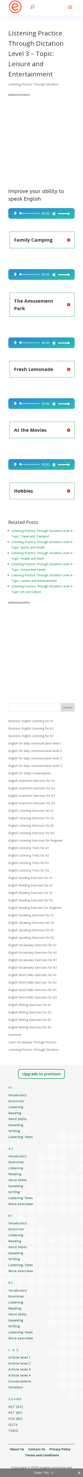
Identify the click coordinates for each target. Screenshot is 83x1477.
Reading (14, 1113)
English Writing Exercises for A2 (29, 1012)
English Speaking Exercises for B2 (31, 938)
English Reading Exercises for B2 (30, 900)
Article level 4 (19, 1375)
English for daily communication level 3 (35, 758)
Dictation (15, 1387)
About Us (17, 1449)
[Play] (15, 213)
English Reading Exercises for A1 (30, 878)
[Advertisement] (41, 139)
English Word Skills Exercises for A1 (32, 975)
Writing (14, 1131)
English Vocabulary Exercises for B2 (32, 967)
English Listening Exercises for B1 (31, 825)
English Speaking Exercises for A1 (31, 915)
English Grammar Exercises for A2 (31, 788)
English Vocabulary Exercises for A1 (32, 945)
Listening (15, 1107)
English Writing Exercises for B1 (30, 1020)
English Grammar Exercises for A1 (31, 781)
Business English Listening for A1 (31, 721)
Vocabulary (17, 1095)
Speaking (15, 1125)
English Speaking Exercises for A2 (31, 923)
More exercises (20, 1204)
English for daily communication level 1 (35, 743)
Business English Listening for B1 (31, 736)
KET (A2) (15, 1407)
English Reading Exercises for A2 (30, 885)
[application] (40, 213)
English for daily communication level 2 (35, 751)
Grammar (14, 1035)
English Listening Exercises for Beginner (35, 840)
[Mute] (54, 214)
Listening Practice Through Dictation (33, 84)
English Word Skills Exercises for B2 (32, 997)
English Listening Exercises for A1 (31, 811)
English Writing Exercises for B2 (30, 1027)
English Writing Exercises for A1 (29, 1005)
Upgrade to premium (41, 1073)
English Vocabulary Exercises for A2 (32, 952)
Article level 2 (19, 1363)
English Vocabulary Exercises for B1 (32, 960)
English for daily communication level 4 (35, 766)
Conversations (19, 1381)
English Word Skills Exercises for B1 (32, 990)
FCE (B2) (15, 1419)
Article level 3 (19, 1369)
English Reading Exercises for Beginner (35, 908)
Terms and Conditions (42, 1455)
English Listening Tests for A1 (28, 848)
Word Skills (17, 1119)
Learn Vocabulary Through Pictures (32, 1042)
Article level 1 (19, 1357)
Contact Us (36, 1449)
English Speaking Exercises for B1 (31, 930)
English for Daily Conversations (29, 773)
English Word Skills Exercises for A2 (32, 982)
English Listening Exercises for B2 (31, 833)
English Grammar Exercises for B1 (31, 796)
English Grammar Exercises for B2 (31, 803)
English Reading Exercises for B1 (30, 893)
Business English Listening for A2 (31, 728)
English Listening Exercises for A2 (31, 818)
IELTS (13, 1425)
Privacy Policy (60, 1449)
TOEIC (13, 1431)
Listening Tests (20, 1137)
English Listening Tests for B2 (28, 870)
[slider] (63, 214)
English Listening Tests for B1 (28, 863)
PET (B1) (15, 1413)
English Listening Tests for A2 (28, 855)
